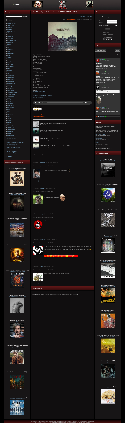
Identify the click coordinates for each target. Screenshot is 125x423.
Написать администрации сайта (15, 142)
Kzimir (41, 266)
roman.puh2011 (44, 162)
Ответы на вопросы (11, 144)
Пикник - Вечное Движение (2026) (17, 168)
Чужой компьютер (104, 25)
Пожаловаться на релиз (39, 116)
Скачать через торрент (39, 97)
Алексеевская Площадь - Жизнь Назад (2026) (17, 219)
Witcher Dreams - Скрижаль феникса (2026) (17, 270)
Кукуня (98, 147)
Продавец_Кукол (100, 134)
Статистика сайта (11, 146)
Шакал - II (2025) (108, 159)
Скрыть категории (11, 138)
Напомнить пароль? (108, 34)
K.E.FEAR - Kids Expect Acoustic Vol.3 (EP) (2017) (53, 123)
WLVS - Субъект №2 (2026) (17, 295)
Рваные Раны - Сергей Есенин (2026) (17, 245)
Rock (91, 16)
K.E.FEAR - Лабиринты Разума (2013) (50, 138)
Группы (9, 156)
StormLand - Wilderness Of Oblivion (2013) (108, 335)
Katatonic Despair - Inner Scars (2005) (108, 209)
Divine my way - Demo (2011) (108, 285)
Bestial (97, 142)
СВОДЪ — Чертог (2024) (107, 310)
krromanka (42, 91)
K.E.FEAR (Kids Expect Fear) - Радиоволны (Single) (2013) (55, 145)
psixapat (42, 213)
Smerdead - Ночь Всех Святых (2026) (17, 371)
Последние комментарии (13, 147)
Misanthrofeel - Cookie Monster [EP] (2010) (108, 386)
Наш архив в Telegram (12, 153)
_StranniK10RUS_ (70, 19)
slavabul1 (42, 188)
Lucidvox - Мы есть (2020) (108, 360)
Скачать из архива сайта (39, 95)
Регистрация (106, 32)
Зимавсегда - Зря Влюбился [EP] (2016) (107, 184)
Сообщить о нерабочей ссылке (41, 114)
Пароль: (101, 22)
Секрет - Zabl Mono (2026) (17, 320)
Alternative (82, 16)
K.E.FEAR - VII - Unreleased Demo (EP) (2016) (51, 130)
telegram (35, 91)
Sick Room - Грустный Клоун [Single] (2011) (107, 235)
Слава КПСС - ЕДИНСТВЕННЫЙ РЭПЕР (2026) (17, 346)
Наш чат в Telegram (11, 151)
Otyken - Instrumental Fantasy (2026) (17, 397)
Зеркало (50, 95)
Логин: (100, 21)
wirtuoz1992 (43, 239)
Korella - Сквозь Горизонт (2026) (17, 193)
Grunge (87, 16)
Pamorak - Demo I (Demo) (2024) (108, 260)
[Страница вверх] (30, 11)
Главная (10, 20)
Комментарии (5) (38, 154)
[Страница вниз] (30, 13)
